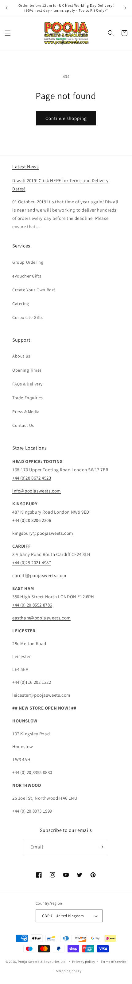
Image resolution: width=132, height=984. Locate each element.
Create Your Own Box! (33, 290)
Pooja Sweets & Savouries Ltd (42, 961)
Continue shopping (66, 118)
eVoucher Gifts (26, 276)
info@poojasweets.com (36, 491)
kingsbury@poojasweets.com (42, 533)
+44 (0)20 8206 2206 (31, 520)
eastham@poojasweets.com (41, 618)
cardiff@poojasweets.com (39, 575)
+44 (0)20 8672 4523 (31, 478)
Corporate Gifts (27, 317)
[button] (7, 33)
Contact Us (23, 425)
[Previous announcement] (7, 8)
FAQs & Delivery (27, 384)
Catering (20, 303)
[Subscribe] (101, 847)
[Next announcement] (125, 8)
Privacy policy (83, 961)
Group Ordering (27, 262)
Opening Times (27, 370)
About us (21, 356)
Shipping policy (69, 971)
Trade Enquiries (27, 397)
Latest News (25, 166)
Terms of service (113, 961)
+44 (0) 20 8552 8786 (32, 605)
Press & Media (26, 411)
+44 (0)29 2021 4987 (31, 562)
